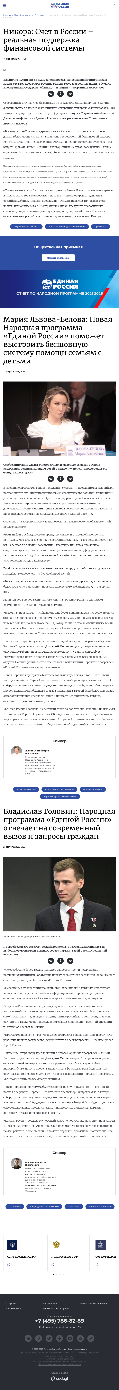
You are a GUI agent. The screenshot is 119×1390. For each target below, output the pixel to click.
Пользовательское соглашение (59, 1356)
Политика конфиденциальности (59, 1359)
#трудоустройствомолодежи (60, 796)
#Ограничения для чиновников (66, 226)
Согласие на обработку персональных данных (59, 1364)
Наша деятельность (24, 15)
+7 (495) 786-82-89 (59, 1321)
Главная (7, 15)
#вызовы (74, 1206)
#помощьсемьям (92, 789)
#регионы (100, 226)
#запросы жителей (100, 1206)
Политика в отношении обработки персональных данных (59, 1361)
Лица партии (50, 1303)
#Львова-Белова (26, 789)
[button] (53, 1274)
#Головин (14, 1206)
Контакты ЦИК (13, 1308)
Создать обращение (58, 257)
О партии (11, 1303)
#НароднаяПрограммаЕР (59, 789)
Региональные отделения (94, 1303)
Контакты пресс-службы (56, 1308)
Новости (41, 15)
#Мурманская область (26, 226)
